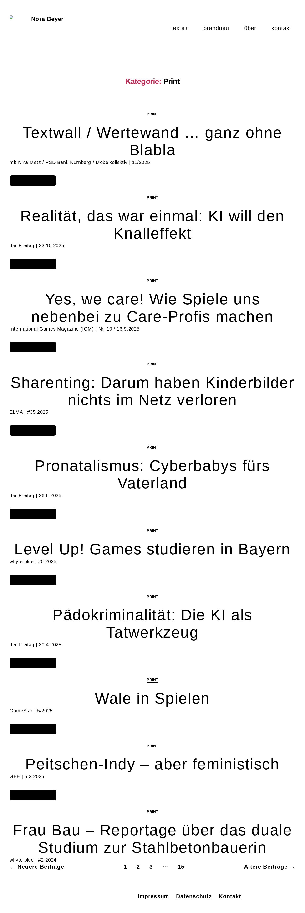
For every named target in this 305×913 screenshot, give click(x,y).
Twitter (101, 896)
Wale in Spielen (152, 698)
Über (250, 28)
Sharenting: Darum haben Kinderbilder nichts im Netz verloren (152, 391)
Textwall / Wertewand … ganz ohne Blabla (152, 141)
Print (152, 114)
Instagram (85, 896)
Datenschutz (194, 896)
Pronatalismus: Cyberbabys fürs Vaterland (152, 474)
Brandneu (216, 28)
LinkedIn (68, 896)
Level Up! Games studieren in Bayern (152, 549)
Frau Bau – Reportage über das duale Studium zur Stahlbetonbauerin (152, 838)
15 (181, 866)
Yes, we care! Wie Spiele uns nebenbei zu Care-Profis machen (152, 308)
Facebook (117, 896)
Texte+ (179, 28)
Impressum (153, 896)
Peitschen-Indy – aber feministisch (152, 764)
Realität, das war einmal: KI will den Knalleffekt (152, 224)
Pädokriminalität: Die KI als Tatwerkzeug (152, 623)
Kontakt (281, 28)
